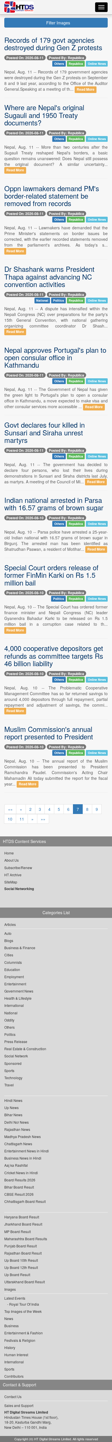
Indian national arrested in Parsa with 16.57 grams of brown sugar (53, 503)
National (42, 300)
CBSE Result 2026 (19, 1194)
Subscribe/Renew (18, 867)
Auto (7, 933)
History (9, 1347)
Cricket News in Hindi (21, 1172)
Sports (9, 1070)
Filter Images (57, 23)
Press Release (15, 1041)
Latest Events (14, 1298)
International (14, 1005)
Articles (10, 924)
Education (12, 969)
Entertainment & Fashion (23, 1332)
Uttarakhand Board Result (24, 1281)
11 (22, 819)
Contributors (14, 1376)
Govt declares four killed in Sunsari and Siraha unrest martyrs (44, 432)
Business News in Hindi (22, 1158)
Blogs (8, 940)
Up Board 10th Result (21, 1260)
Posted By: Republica (66, 57)
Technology (13, 1077)
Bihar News (13, 1114)
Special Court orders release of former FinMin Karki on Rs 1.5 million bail (51, 575)
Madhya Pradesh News (22, 1136)
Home (9, 852)
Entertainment (15, 983)
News (8, 1318)
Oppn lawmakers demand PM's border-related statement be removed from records (51, 195)
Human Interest (16, 1354)
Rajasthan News (17, 1129)
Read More (85, 89)
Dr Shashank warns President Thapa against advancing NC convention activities (49, 276)
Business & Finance (19, 947)
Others (59, 63)
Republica (76, 63)
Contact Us (13, 1396)
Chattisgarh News (18, 1143)
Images (10, 1289)
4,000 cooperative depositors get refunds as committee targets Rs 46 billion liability (53, 655)
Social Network (16, 1055)
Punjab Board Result (20, 1245)
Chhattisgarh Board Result (25, 1201)
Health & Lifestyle (18, 998)
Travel (9, 1084)
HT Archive (13, 874)
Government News (18, 991)
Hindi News (13, 1100)
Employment (14, 976)
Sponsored (13, 1063)
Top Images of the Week (23, 1311)
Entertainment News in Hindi (26, 1150)
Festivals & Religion (19, 1340)
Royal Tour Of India (24, 1304)
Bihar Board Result (19, 1187)
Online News (97, 63)
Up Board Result (17, 1274)
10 (10, 819)
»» (43, 819)
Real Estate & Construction (25, 1048)
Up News (11, 1107)
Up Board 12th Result (21, 1267)
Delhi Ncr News (16, 1122)
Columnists (13, 962)
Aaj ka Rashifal (16, 1165)
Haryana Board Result (21, 1216)
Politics (58, 300)
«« (10, 809)
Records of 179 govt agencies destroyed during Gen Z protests (53, 43)
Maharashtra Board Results (25, 1238)
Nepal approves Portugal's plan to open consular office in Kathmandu (55, 357)
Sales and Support (18, 1405)
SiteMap (10, 881)
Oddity (9, 1019)
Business (11, 1325)
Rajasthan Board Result (23, 1253)
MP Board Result (17, 1231)
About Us (11, 860)
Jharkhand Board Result (23, 1224)
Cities (8, 954)
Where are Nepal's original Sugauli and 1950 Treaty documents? (44, 114)
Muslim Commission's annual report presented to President (48, 732)
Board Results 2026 (19, 1179)
